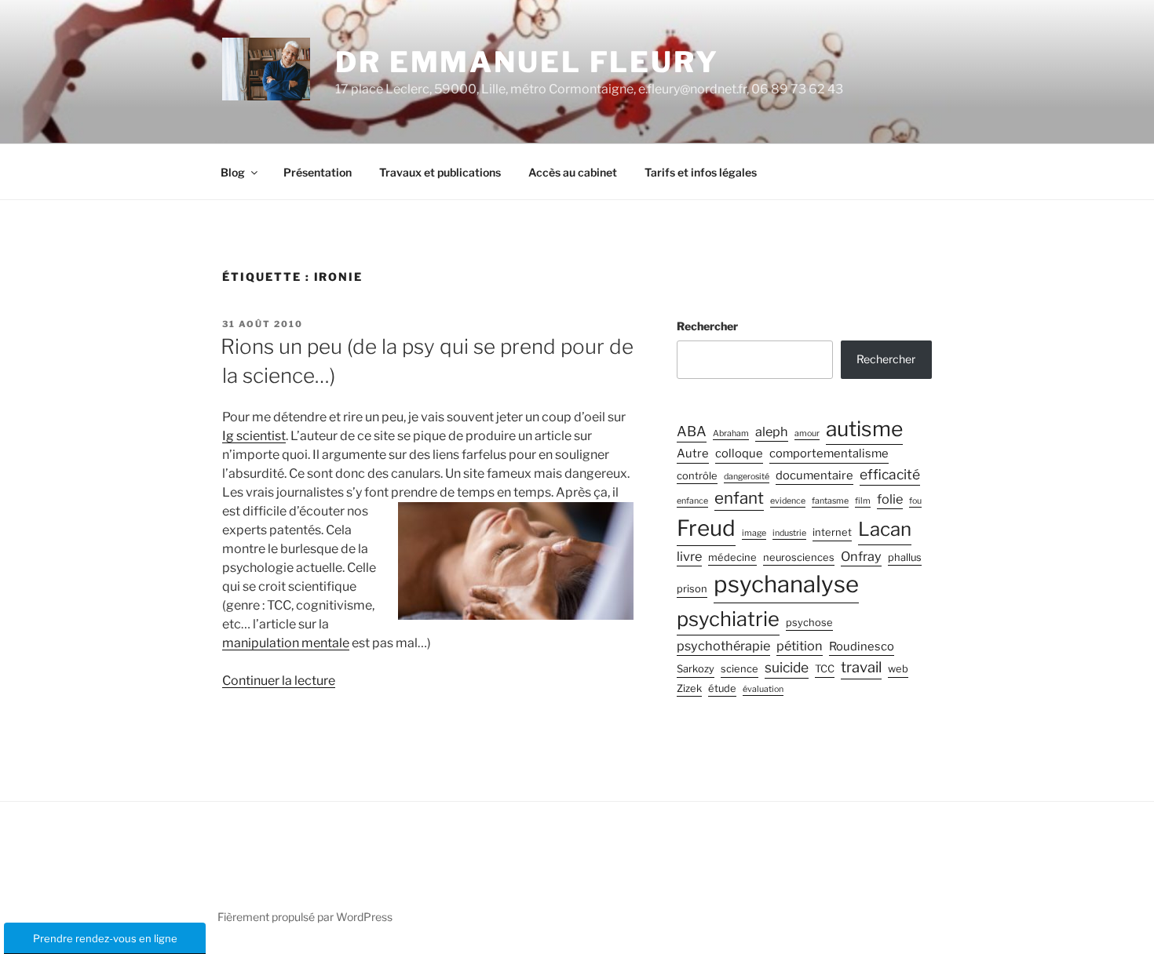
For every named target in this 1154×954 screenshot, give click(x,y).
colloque (739, 453)
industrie (789, 533)
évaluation (763, 689)
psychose (809, 622)
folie (890, 499)
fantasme (830, 501)
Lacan (884, 529)
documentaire (814, 475)
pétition (799, 646)
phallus (905, 557)
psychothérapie (723, 646)
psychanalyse (786, 584)
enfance (692, 501)
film (863, 501)
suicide (787, 667)
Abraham (731, 433)
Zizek (689, 688)
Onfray (861, 556)
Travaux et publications (440, 172)
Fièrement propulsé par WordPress (305, 916)
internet (832, 532)
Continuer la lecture (278, 680)
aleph (771, 431)
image (754, 533)
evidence (787, 501)
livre (689, 556)
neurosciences (798, 557)
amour (807, 433)
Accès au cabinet (572, 172)
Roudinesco (861, 646)
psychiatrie (728, 618)
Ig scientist (254, 435)
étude (722, 688)
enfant (739, 498)
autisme (864, 428)
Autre (693, 453)
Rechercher (707, 326)
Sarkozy (695, 669)
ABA (692, 431)
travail (861, 667)
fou (915, 501)
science (739, 669)
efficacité (890, 474)
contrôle (697, 476)
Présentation (317, 172)
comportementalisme (829, 453)
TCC (824, 669)
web (898, 669)
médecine (732, 557)
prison (692, 589)
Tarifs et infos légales (701, 172)
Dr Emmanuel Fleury (527, 62)
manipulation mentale (285, 642)
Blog (233, 172)
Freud (706, 528)
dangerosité (746, 477)
